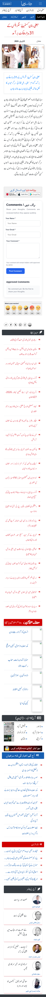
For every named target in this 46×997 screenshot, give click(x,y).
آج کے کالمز (6, 10)
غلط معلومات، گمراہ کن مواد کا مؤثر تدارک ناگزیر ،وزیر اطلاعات (22, 830)
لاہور (32, 17)
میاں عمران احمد (34, 956)
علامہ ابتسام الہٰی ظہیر (33, 991)
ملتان (4, 17)
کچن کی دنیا (24, 703)
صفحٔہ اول (40, 10)
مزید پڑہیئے (34, 332)
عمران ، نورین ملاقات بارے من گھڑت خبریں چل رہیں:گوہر (21, 805)
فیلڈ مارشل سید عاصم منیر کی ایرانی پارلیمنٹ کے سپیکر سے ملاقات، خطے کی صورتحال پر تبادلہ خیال (22, 851)
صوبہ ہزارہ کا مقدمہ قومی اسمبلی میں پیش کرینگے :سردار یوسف (23, 780)
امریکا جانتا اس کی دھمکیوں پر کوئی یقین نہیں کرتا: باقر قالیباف (22, 879)
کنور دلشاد (37, 939)
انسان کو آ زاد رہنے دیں (18, 632)
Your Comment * (12, 241)
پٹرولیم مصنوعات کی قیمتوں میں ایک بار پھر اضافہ (22, 858)
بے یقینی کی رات (20, 915)
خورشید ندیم (36, 906)
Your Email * (11, 230)
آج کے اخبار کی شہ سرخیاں (20, 755)
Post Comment (15, 271)
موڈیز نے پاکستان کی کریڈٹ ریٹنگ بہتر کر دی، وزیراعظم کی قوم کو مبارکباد (21, 865)
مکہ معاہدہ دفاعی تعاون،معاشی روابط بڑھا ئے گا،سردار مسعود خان (21, 792)
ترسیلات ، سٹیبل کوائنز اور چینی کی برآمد (17, 949)
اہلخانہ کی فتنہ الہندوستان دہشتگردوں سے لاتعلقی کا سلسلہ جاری (23, 767)
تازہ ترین (30, 10)
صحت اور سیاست (20, 899)
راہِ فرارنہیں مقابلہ (20, 689)
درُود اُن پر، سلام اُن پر (19, 675)
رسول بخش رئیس (34, 922)
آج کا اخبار (19, 10)
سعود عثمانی (36, 974)
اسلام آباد (14, 17)
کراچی (23, 17)
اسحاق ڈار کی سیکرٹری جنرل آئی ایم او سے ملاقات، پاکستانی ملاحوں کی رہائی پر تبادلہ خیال (21, 872)
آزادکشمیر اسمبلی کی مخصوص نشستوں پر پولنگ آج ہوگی (21, 818)
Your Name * (10, 218)
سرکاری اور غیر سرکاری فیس (17, 966)
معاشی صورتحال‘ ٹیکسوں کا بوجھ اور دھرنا (17, 983)
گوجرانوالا (21, 732)
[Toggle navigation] (40, 3)
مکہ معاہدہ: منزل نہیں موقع (17, 646)
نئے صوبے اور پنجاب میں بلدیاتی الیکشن (17, 932)
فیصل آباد (21, 726)
